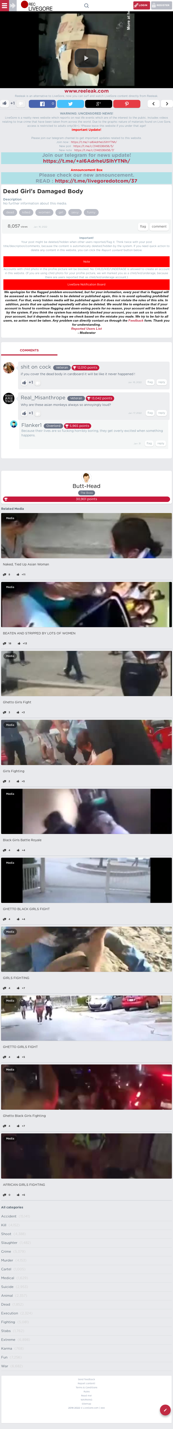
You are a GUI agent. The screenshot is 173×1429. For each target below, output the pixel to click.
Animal (7, 1295)
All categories (12, 1207)
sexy (75, 212)
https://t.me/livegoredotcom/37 (96, 181)
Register (163, 5)
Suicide (7, 1287)
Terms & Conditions (86, 1388)
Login (143, 5)
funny (91, 212)
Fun (4, 1357)
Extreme (8, 1340)
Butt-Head (86, 486)
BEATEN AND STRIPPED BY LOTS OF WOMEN (39, 633)
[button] (86, 58)
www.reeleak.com (86, 91)
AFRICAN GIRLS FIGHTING (24, 1185)
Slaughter (9, 1243)
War (4, 1366)
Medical (7, 1278)
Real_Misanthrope (43, 397)
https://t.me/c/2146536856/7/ (94, 150)
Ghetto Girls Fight (17, 702)
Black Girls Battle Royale (22, 840)
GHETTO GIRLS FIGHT (20, 1047)
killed (26, 212)
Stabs (6, 1331)
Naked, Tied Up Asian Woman (26, 564)
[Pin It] (126, 104)
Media (10, 518)
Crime (6, 1251)
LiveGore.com (91, 1408)
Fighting (8, 1322)
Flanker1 (31, 425)
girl (61, 212)
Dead (5, 1304)
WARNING (86, 1400)
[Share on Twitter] (70, 104)
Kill (3, 1225)
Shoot (6, 1234)
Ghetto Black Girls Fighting (24, 1116)
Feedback (135, 320)
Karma (6, 1348)
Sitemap (86, 1404)
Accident (8, 1216)
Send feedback (86, 1379)
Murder (7, 1260)
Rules (87, 1392)
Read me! (86, 1396)
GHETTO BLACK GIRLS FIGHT (26, 909)
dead (10, 212)
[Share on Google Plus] (98, 104)
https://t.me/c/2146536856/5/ (93, 146)
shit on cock (36, 367)
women (44, 212)
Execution (9, 1313)
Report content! (86, 1383)
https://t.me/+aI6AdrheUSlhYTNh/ (94, 142)
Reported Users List (86, 328)
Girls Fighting (13, 771)
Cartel (6, 1269)
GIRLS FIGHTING (16, 978)
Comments (29, 350)
